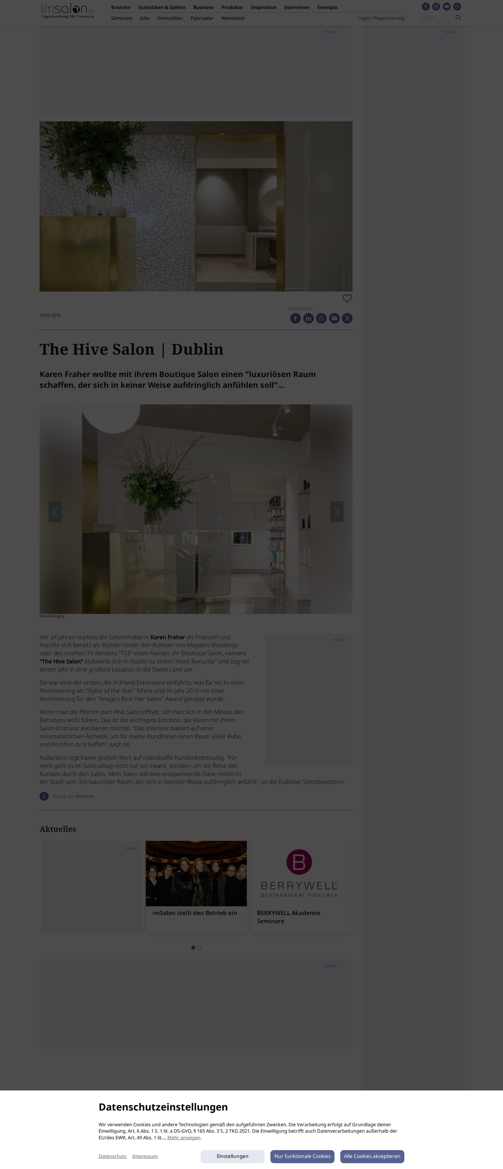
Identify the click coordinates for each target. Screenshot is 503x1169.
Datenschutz (113, 1156)
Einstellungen (233, 1157)
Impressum (145, 1156)
